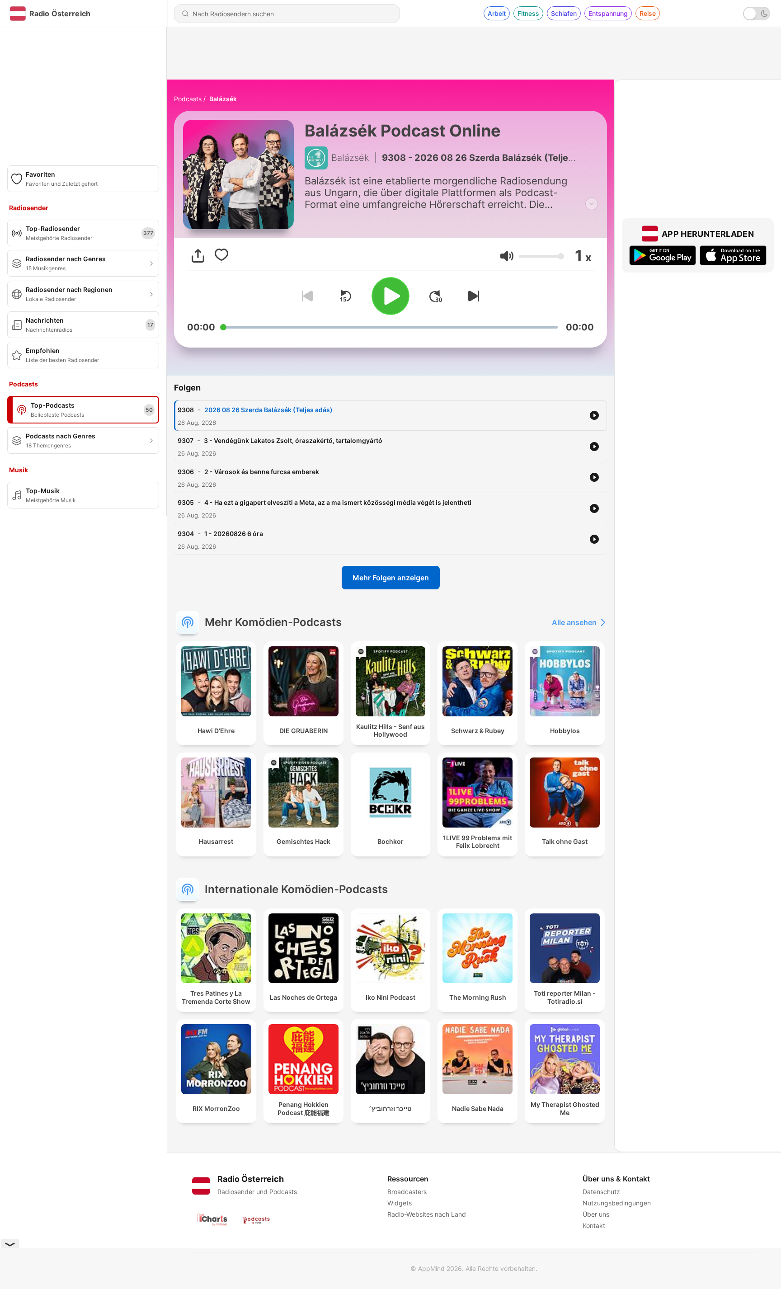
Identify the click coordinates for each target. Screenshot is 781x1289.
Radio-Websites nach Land (426, 1214)
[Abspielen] (390, 296)
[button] (506, 256)
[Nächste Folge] (472, 296)
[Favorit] (221, 256)
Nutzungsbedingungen (617, 1203)
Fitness (528, 13)
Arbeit (497, 13)
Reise (648, 13)
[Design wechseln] (756, 13)
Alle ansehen (574, 622)
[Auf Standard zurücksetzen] (345, 296)
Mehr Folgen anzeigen (391, 577)
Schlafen (564, 13)
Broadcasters (407, 1191)
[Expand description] (591, 204)
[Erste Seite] (436, 296)
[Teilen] (198, 256)
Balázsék (223, 99)
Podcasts (188, 99)
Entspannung (608, 13)
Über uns (596, 1214)
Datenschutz (601, 1191)
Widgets (399, 1203)
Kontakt (594, 1225)
